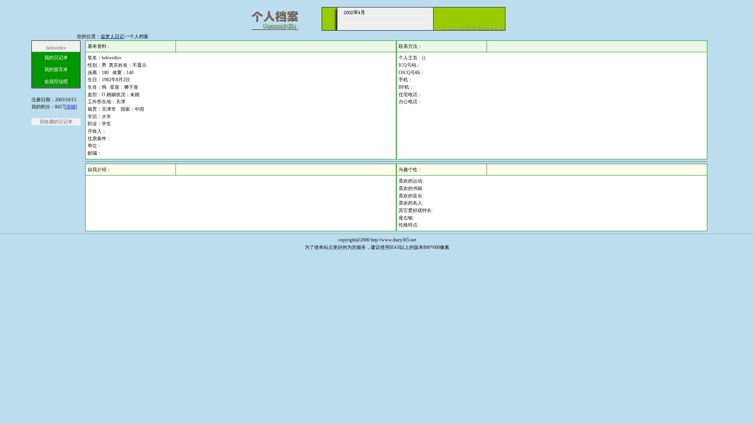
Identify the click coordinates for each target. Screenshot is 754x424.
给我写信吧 (56, 81)
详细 (70, 107)
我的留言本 (56, 69)
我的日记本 (56, 57)
